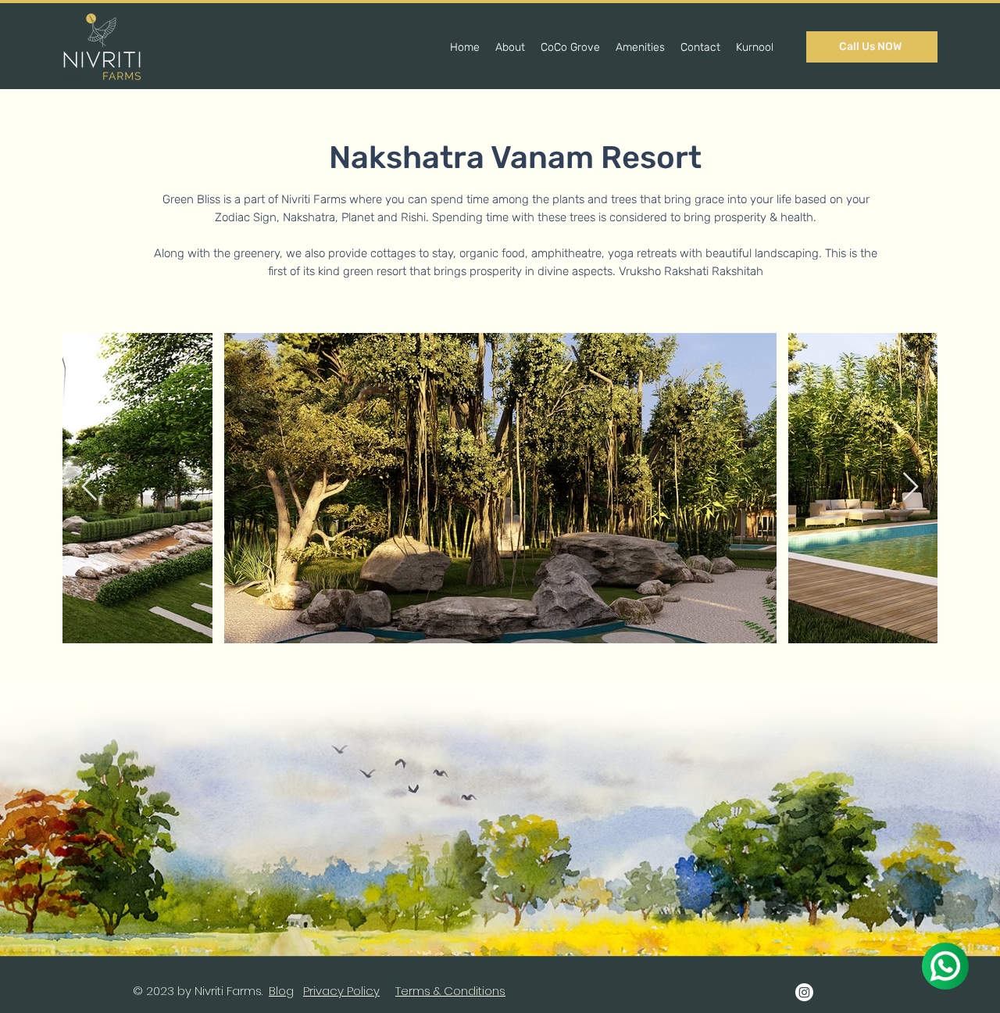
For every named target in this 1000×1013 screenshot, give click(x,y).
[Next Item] (911, 487)
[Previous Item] (89, 487)
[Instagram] (804, 992)
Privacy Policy (341, 991)
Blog (281, 991)
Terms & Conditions (450, 991)
